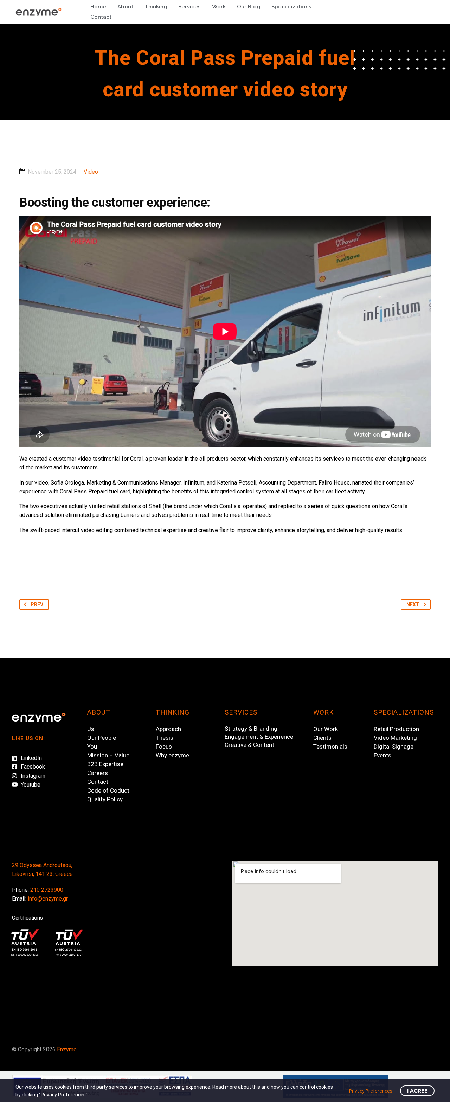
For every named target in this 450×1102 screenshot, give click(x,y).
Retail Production (396, 728)
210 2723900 (46, 889)
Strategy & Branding (251, 728)
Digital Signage (393, 746)
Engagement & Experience (259, 736)
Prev (31, 604)
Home (98, 7)
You (92, 746)
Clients (322, 737)
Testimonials (330, 746)
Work (219, 7)
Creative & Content (249, 744)
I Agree (417, 1091)
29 (15, 865)
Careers (97, 772)
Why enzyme (172, 755)
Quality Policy (105, 799)
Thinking (155, 7)
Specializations (291, 7)
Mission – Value (108, 755)
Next (410, 604)
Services (189, 7)
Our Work (325, 728)
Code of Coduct (108, 790)
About (125, 7)
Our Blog (248, 7)
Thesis (164, 737)
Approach (168, 728)
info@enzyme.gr (48, 898)
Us (90, 728)
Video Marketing (395, 737)
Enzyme (67, 1049)
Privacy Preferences (370, 1091)
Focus (164, 746)
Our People (101, 737)
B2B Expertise (105, 764)
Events (382, 755)
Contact (100, 17)
